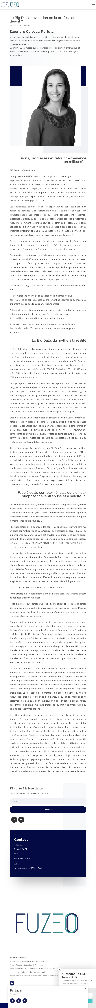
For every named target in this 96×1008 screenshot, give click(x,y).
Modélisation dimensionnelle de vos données (27, 961)
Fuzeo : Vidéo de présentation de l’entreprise (26, 965)
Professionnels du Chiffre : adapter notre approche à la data (32, 968)
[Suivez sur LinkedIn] (14, 820)
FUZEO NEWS (25, 26)
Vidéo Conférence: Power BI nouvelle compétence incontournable (34, 976)
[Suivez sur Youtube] (21, 820)
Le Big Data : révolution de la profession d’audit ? (28, 972)
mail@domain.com (22, 858)
